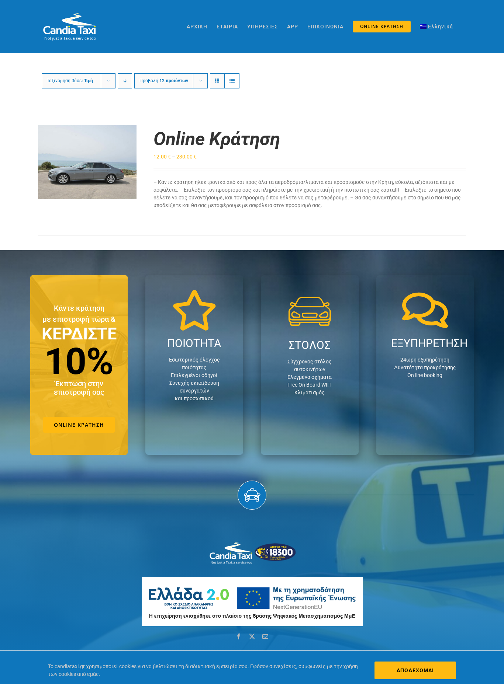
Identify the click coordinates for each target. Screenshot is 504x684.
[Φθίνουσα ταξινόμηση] (125, 80)
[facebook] (239, 636)
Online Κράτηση (216, 139)
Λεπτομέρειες (87, 166)
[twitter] (252, 636)
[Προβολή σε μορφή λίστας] (232, 81)
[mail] (265, 636)
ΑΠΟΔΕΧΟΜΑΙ (415, 670)
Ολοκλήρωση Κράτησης (82, 160)
